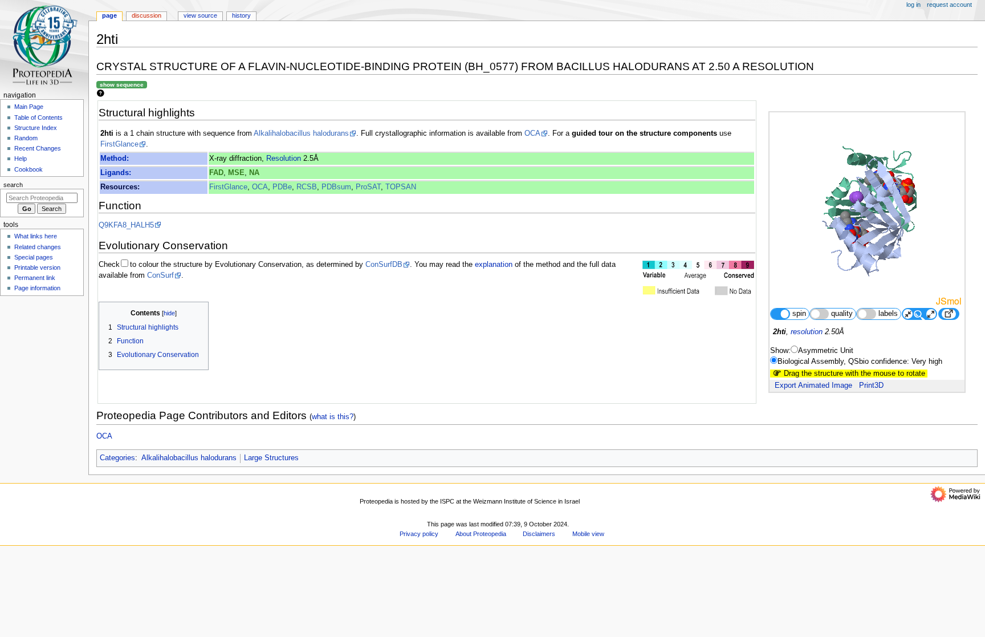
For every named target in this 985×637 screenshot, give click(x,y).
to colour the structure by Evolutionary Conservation (216, 265)
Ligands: (115, 173)
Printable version (37, 267)
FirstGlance (119, 144)
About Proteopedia (480, 533)
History (241, 15)
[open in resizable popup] (948, 314)
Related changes (37, 247)
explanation (493, 265)
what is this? (332, 416)
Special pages (33, 257)
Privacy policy (419, 533)
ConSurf (160, 275)
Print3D (871, 385)
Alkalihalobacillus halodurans (301, 133)
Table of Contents (38, 117)
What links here (35, 236)
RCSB (306, 187)
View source (200, 15)
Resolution (283, 159)
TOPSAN (400, 187)
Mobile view (588, 533)
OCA (532, 133)
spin (799, 314)
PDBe (282, 187)
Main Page (28, 106)
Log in (913, 4)
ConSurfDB (383, 265)
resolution (807, 332)
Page (109, 15)
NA (254, 173)
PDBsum (336, 187)
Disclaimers (539, 533)
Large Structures (271, 458)
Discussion (146, 15)
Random (26, 138)
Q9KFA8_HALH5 (126, 225)
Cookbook (28, 169)
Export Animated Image (813, 385)
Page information (37, 288)
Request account (949, 4)
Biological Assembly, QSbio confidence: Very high (860, 362)
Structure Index (35, 127)
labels (888, 314)
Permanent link (34, 277)
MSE (236, 173)
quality (842, 314)
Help (20, 158)
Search (13, 184)
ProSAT (368, 187)
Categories (117, 458)
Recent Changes (37, 148)
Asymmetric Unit (825, 351)
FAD (216, 173)
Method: (114, 159)
